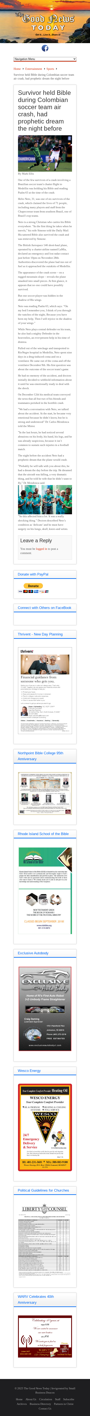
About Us (31, 1399)
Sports (50, 68)
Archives (22, 1403)
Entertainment (33, 68)
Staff (57, 1399)
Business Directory (40, 1403)
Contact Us (45, 1408)
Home (17, 68)
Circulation (45, 1399)
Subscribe (68, 1399)
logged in (41, 548)
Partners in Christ (63, 1403)
